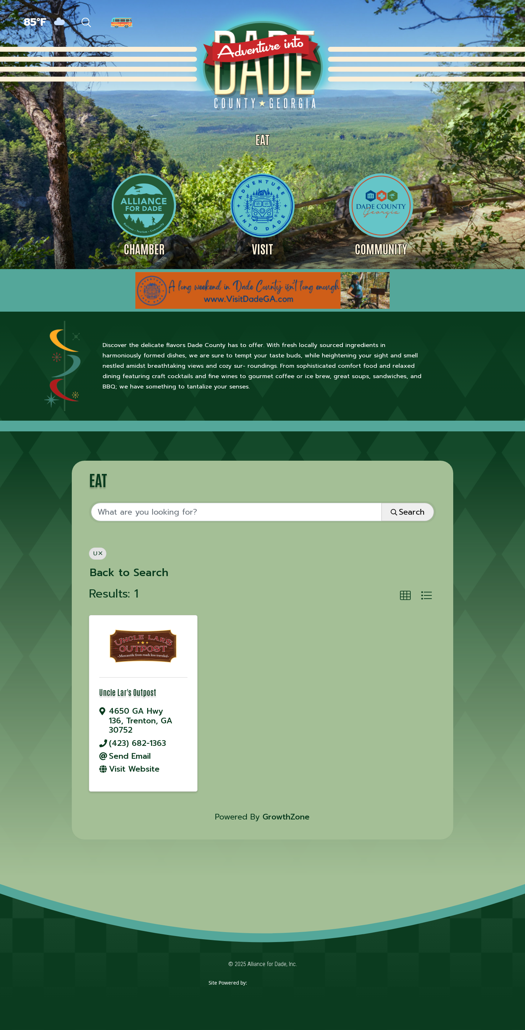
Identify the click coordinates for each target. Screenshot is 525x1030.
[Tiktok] (443, 23)
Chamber (144, 248)
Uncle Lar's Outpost (127, 692)
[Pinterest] (459, 23)
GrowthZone (286, 817)
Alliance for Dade (262, 63)
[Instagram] (475, 23)
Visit (262, 248)
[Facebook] (428, 23)
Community (381, 248)
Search (412, 512)
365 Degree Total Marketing (281, 993)
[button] (405, 595)
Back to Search (129, 573)
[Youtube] (489, 23)
